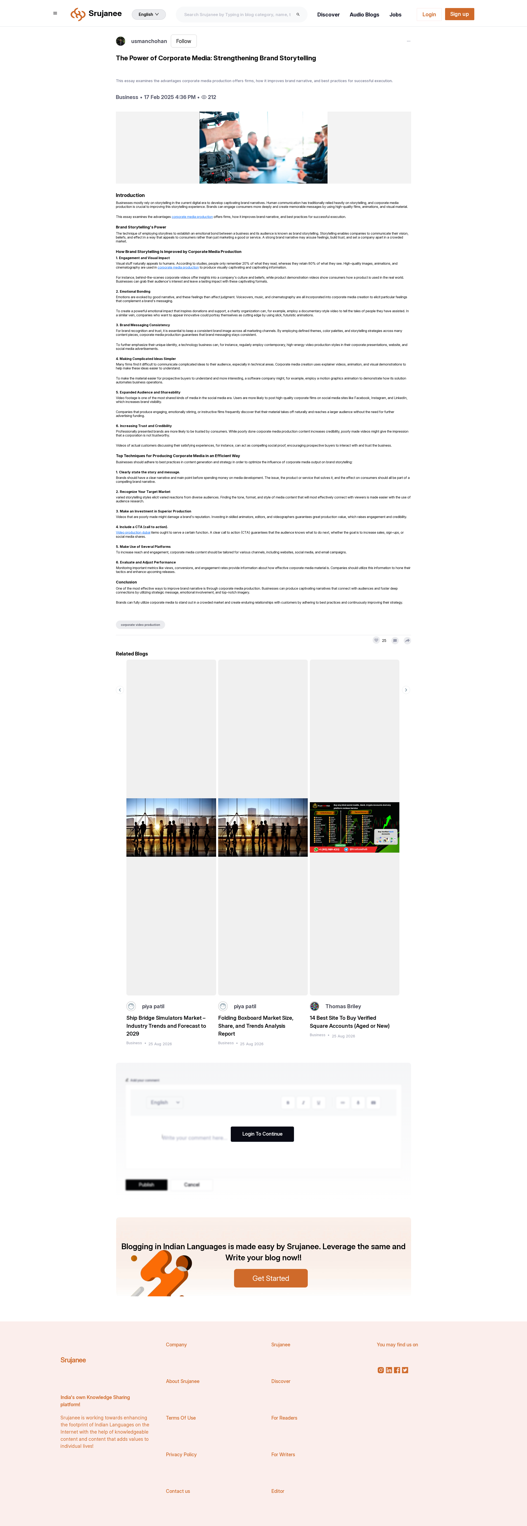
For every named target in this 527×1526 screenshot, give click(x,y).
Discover (328, 14)
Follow (183, 41)
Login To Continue (262, 1134)
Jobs (395, 14)
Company (176, 1345)
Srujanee (73, 1360)
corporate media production (192, 217)
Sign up (459, 14)
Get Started (270, 1278)
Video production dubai (133, 532)
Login (429, 14)
